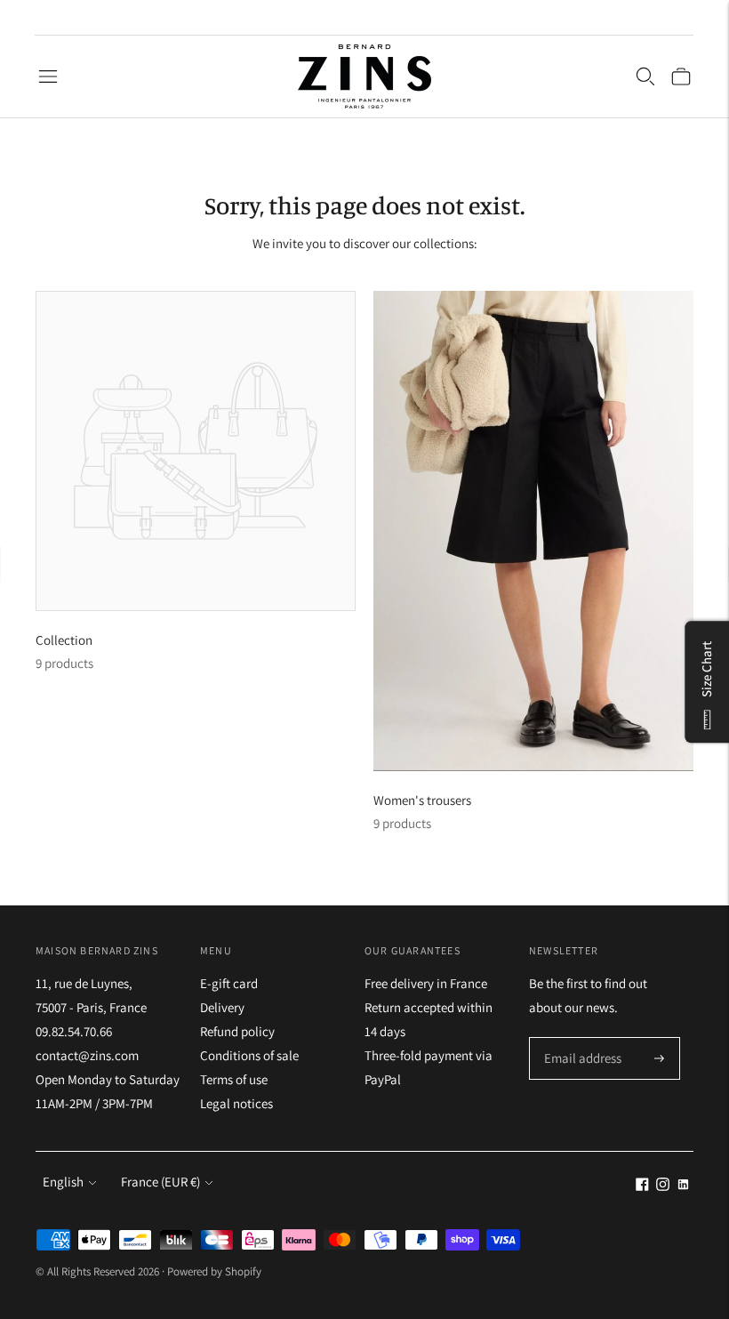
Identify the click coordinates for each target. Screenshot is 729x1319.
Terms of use (234, 1079)
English (63, 1181)
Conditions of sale (249, 1055)
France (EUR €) (160, 1181)
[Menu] (48, 76)
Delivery (222, 1007)
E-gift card (229, 983)
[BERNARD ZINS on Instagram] (662, 1186)
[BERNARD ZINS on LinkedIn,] (683, 1186)
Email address (580, 1038)
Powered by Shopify (214, 1271)
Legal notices (236, 1103)
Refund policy (237, 1031)
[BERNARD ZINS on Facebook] (642, 1186)
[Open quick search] (645, 76)
